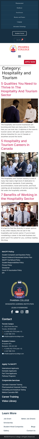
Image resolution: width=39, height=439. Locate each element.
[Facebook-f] (12, 311)
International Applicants (10, 368)
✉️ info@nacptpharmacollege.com (13, 336)
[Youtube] (17, 311)
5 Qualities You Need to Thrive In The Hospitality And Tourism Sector (19, 89)
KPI (3, 273)
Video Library (9, 401)
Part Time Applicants (9, 373)
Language (19, 22)
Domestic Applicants (9, 371)
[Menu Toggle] (19, 56)
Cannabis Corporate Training (12, 385)
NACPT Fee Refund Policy (11, 260)
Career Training (10, 396)
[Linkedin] (27, 311)
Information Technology (19, 26)
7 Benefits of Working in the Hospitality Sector (19, 196)
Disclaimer (6, 268)
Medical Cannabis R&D (10, 392)
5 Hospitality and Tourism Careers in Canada (15, 144)
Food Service (19, 12)
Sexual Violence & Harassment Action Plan (17, 257)
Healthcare (19, 8)
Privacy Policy (7, 265)
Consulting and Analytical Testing (14, 390)
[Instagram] (22, 311)
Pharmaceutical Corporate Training (14, 387)
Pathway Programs (9, 376)
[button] (30, 62)
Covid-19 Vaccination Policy (12, 270)
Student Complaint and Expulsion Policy (16, 255)
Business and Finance (19, 17)
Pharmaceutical (19, 3)
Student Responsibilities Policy (13, 263)
